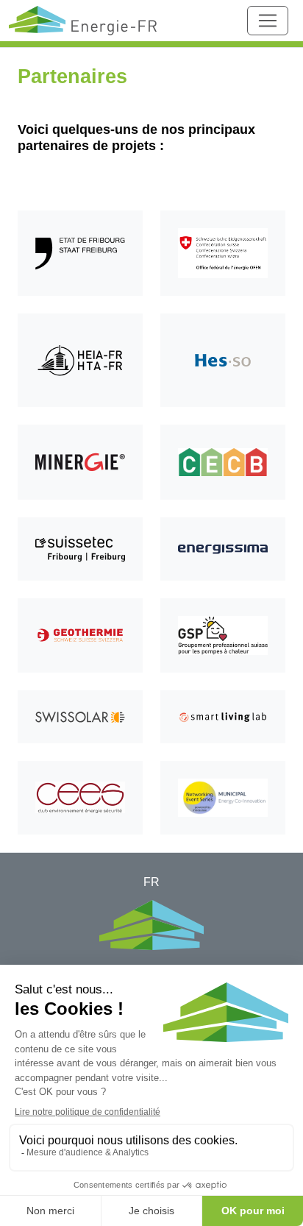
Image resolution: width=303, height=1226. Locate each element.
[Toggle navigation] (267, 20)
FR (151, 882)
